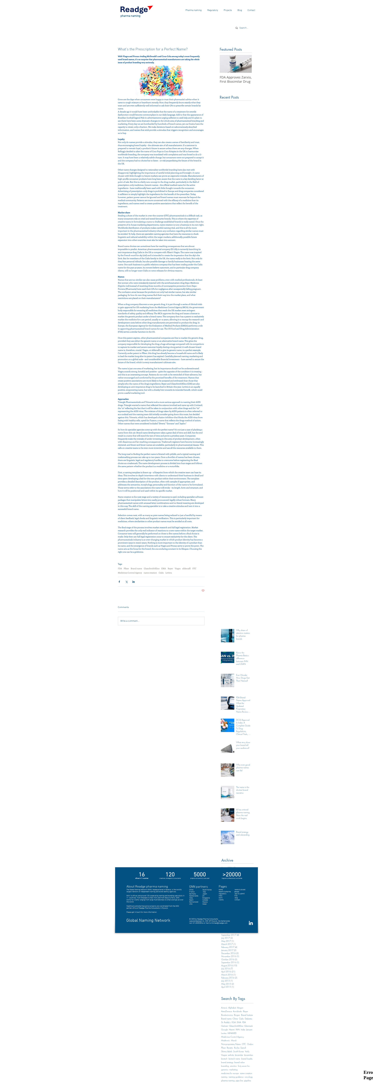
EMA (163, 568)
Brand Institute (247, 1015)
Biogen (237, 1015)
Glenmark (248, 1026)
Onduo (250, 1044)
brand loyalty (246, 1058)
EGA (234, 1022)
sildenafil (186, 568)
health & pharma (225, 892)
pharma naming (228, 1080)
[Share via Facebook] (119, 581)
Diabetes (248, 1018)
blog (236, 898)
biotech (224, 1058)
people (236, 892)
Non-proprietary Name (231, 1044)
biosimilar (239, 1055)
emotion (233, 1066)
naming (224, 1077)
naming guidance (236, 1077)
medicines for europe (230, 1073)
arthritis (231, 1055)
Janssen (249, 1029)
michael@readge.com (219, 923)
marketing (233, 1069)
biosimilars (248, 1055)
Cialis (161, 572)
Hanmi (232, 1029)
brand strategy (227, 1062)
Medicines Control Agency (130, 572)
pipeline (247, 1080)
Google (224, 1029)
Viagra (178, 568)
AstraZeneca (226, 1011)
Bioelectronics (227, 1015)
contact (237, 900)
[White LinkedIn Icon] (251, 923)
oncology (249, 1077)
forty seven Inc (244, 1066)
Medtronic (225, 1040)
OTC (194, 568)
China (235, 1018)
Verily (247, 1051)
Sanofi (243, 1047)
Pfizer (126, 568)
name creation (150, 572)
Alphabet (232, 1007)
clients (221, 900)
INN (238, 1029)
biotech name (234, 1058)
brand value (239, 1062)
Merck (233, 1040)
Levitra (168, 572)
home (221, 890)
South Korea (238, 1051)
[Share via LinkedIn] (133, 581)
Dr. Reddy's (226, 1022)
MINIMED (232, 1033)
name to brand (240, 890)
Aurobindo (237, 1011)
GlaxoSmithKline (152, 568)
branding (225, 1066)
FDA (120, 568)
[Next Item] (247, 64)
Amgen (240, 1007)
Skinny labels (226, 1051)
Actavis (224, 1007)
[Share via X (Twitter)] (126, 581)
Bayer (170, 568)
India (243, 1029)
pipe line (239, 1080)
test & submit (240, 894)
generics (224, 1069)
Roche (236, 1047)
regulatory (227, 894)
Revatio (230, 1047)
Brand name (136, 568)
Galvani (224, 1026)
